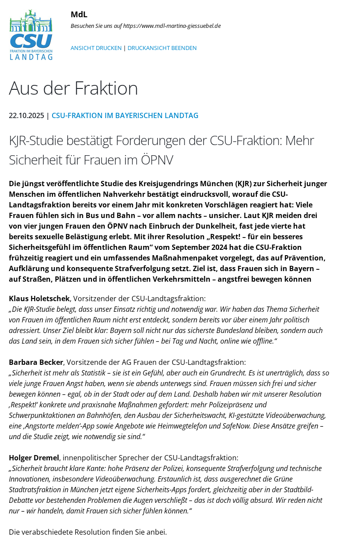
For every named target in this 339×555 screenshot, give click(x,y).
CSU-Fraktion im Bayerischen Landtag (125, 115)
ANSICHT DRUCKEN (96, 48)
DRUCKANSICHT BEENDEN (162, 48)
